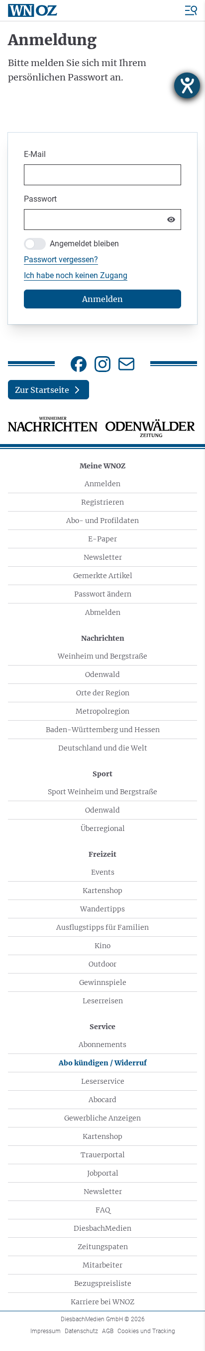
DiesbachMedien (102, 1228)
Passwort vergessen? (61, 259)
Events (102, 872)
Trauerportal (103, 1154)
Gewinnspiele (102, 982)
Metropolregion (102, 711)
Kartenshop (102, 890)
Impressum (45, 1331)
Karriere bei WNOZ (102, 1301)
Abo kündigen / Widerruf (103, 1062)
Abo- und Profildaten (102, 520)
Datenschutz (81, 1331)
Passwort (40, 199)
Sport (102, 773)
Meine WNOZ (102, 465)
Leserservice (102, 1081)
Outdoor (102, 964)
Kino (102, 945)
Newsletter (103, 557)
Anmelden (102, 483)
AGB (107, 1331)
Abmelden (102, 612)
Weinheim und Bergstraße (102, 656)
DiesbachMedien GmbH (103, 1319)
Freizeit (102, 854)
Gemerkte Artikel (102, 575)
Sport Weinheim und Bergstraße (102, 791)
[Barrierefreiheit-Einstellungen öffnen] (187, 85)
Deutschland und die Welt (102, 748)
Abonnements (102, 1044)
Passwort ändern (102, 594)
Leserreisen (103, 1000)
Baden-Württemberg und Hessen (103, 729)
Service (102, 1026)
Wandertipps (102, 908)
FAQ (103, 1209)
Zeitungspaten (103, 1246)
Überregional (103, 828)
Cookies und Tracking (146, 1331)
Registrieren (102, 502)
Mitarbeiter (102, 1265)
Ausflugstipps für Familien (102, 927)
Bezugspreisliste (102, 1283)
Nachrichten (102, 638)
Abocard (102, 1099)
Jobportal (102, 1173)
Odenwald (102, 674)
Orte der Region (102, 692)
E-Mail (35, 154)
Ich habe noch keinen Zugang (75, 275)
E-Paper (102, 538)
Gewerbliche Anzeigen (102, 1118)
